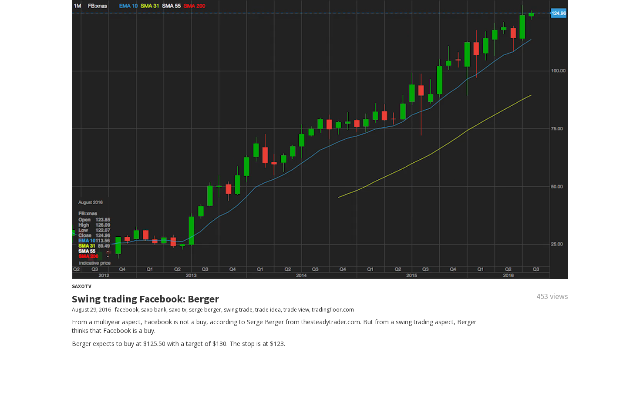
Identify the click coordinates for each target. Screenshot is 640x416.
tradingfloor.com (333, 309)
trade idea (268, 309)
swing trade (238, 309)
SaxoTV (81, 286)
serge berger (205, 309)
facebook (126, 309)
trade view (296, 309)
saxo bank (153, 309)
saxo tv (177, 309)
